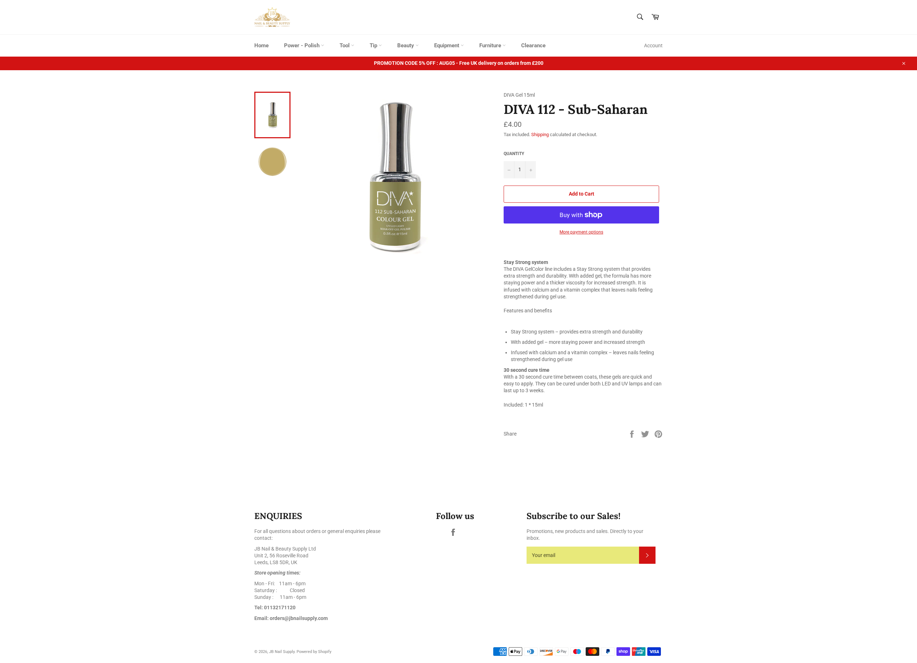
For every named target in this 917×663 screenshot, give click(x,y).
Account (653, 45)
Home (261, 45)
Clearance (533, 45)
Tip (374, 45)
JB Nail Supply (281, 651)
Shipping (540, 134)
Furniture (491, 45)
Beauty (406, 45)
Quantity (514, 153)
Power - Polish (302, 45)
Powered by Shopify (314, 651)
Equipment (447, 45)
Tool (345, 45)
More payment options (581, 232)
